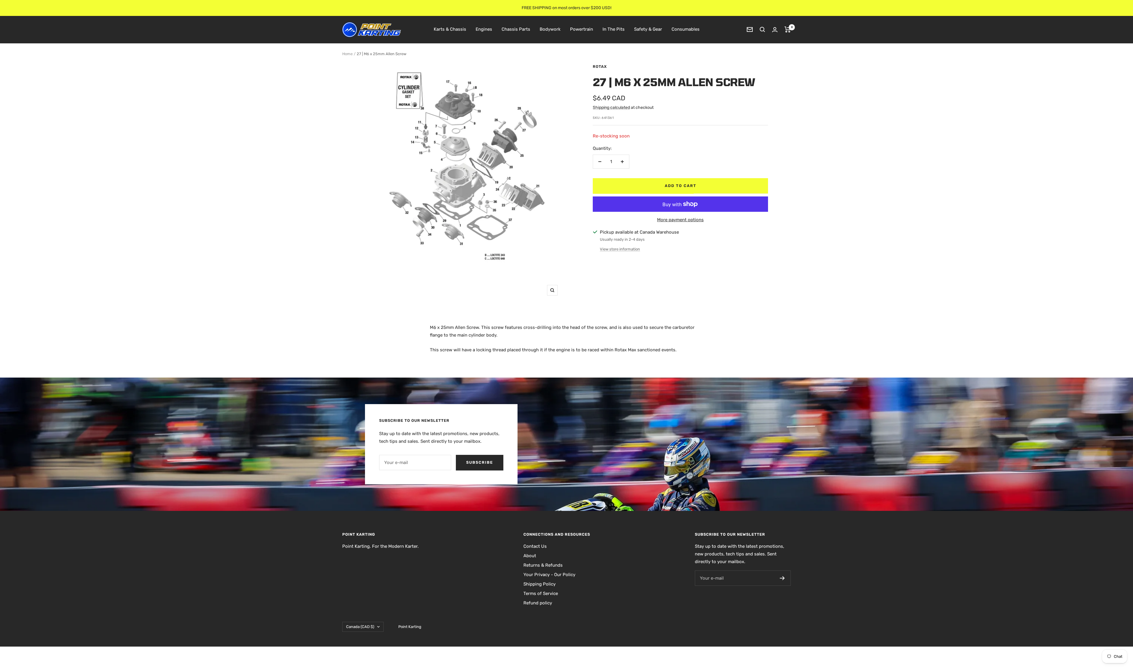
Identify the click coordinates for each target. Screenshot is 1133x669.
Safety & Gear (648, 29)
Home (347, 54)
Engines (484, 29)
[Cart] (788, 29)
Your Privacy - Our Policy (549, 574)
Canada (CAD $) (360, 626)
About (529, 555)
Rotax (600, 66)
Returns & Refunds (543, 565)
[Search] (762, 29)
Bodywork (550, 29)
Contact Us (535, 546)
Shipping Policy (539, 584)
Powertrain (581, 29)
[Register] (782, 578)
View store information (620, 249)
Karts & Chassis (450, 29)
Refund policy (537, 603)
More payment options (680, 219)
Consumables (686, 29)
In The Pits (613, 29)
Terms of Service (540, 593)
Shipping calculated (611, 107)
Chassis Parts (516, 29)
